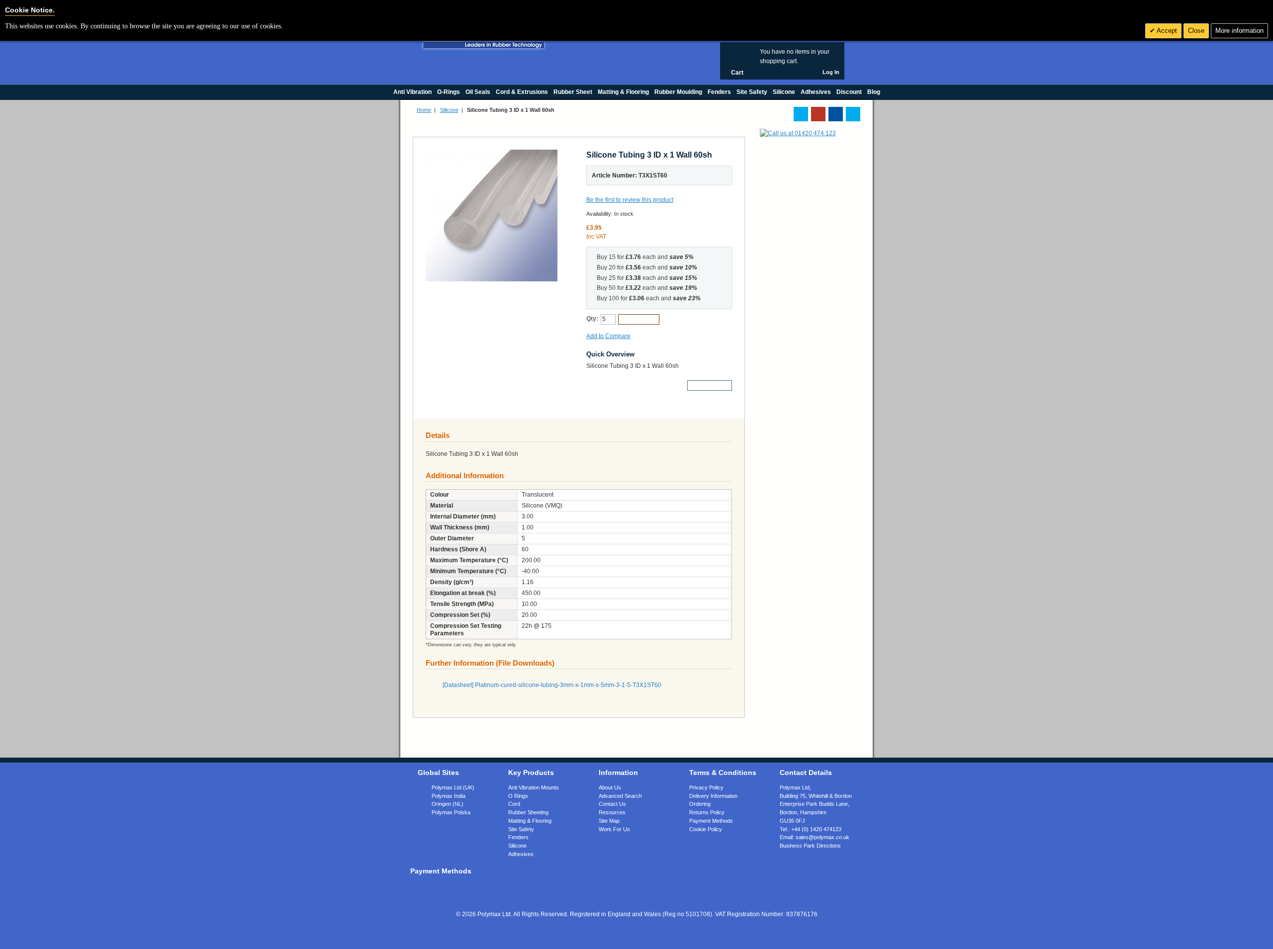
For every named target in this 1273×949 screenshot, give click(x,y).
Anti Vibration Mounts (533, 787)
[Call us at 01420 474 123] (798, 133)
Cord (514, 804)
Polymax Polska (451, 812)
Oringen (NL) (447, 804)
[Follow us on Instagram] (853, 114)
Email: (814, 837)
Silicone (449, 110)
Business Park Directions (810, 846)
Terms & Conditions (722, 772)
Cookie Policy (705, 829)
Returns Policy (707, 812)
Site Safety (521, 829)
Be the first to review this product (629, 199)
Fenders (518, 837)
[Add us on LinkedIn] (818, 114)
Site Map (609, 821)
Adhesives (521, 854)
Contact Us (612, 804)
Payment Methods (711, 821)
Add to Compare (608, 336)
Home (424, 110)
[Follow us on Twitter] (801, 114)
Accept (1166, 30)
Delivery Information (713, 796)
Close (1196, 30)
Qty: (592, 318)
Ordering (700, 804)
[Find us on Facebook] (835, 114)
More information (1239, 30)
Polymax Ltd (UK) (453, 787)
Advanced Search (620, 796)
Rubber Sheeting (528, 812)
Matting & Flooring (529, 821)
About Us (610, 787)
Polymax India (448, 796)
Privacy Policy (706, 787)
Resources (612, 812)
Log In (830, 72)
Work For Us (614, 829)
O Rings (518, 796)
